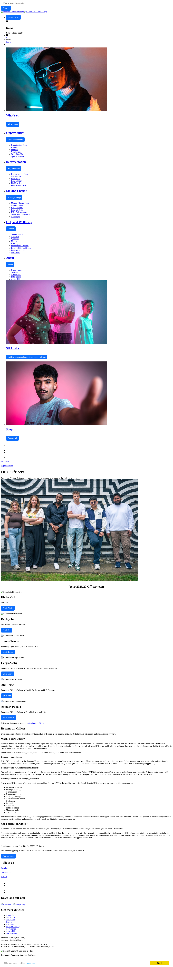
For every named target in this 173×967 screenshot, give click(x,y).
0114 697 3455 (7, 872)
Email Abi (7, 696)
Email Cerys (8, 674)
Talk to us (5, 461)
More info (30, 963)
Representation (14, 168)
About (10, 264)
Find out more (8, 856)
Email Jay (7, 630)
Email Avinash (8, 718)
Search (9, 40)
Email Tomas (8, 652)
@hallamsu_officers (36, 723)
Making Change (14, 197)
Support (11, 229)
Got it (159, 962)
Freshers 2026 (13, 17)
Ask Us (4, 877)
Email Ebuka (8, 608)
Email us (4, 868)
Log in (8, 42)
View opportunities (15, 139)
